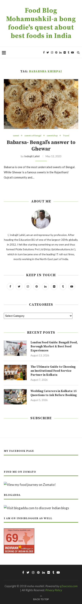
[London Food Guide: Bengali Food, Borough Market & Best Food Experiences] (15, 348)
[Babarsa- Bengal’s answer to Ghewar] (41, 104)
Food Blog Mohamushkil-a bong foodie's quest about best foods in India (41, 23)
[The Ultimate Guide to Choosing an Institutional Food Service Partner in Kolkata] (15, 372)
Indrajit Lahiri (32, 156)
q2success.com (69, 586)
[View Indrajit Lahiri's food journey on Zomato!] (30, 485)
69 (12, 537)
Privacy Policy (53, 590)
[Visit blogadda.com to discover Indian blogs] (36, 508)
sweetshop (52, 135)
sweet (16, 135)
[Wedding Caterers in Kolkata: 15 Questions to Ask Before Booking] (15, 396)
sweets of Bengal (32, 135)
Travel (66, 135)
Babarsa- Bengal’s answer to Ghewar (41, 145)
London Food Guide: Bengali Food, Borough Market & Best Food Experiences (54, 346)
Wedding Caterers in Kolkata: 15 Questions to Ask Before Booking (54, 393)
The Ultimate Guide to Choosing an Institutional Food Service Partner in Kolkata (53, 371)
